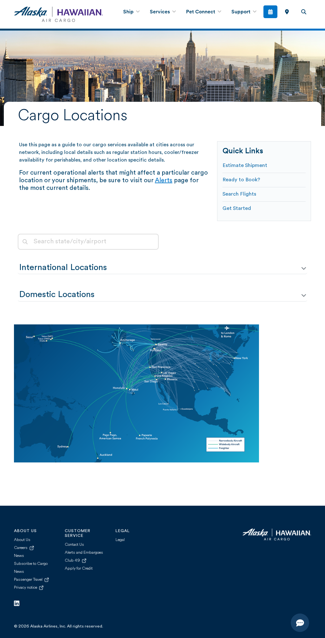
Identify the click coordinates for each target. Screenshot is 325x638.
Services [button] (160, 12)
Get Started (236, 208)
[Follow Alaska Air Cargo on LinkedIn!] (16, 603)
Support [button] (241, 12)
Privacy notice (26, 588)
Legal (120, 540)
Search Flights (239, 194)
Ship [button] (129, 12)
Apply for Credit (79, 568)
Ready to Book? (241, 180)
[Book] (270, 11)
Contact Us (74, 545)
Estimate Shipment (244, 165)
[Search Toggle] (303, 11)
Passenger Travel (28, 580)
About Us (22, 540)
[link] (287, 11)
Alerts (163, 180)
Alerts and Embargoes (84, 553)
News (19, 556)
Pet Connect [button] (201, 12)
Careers (21, 548)
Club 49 (73, 560)
